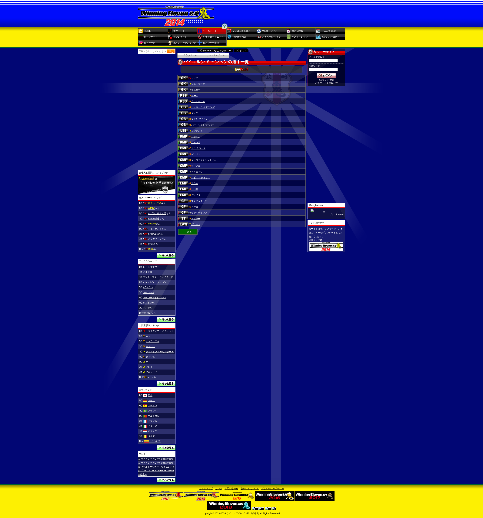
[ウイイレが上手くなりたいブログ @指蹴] (156, 192)
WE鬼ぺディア (269, 31)
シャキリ (195, 142)
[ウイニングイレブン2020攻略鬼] (261, 508)
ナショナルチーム (216, 55)
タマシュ (150, 356)
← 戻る (188, 231)
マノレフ (150, 346)
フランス (152, 421)
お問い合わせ (231, 488)
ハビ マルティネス (200, 177)
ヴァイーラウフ (199, 212)
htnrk (150, 244)
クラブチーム (190, 55)
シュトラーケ (198, 84)
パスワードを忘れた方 (326, 83)
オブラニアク (152, 341)
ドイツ (151, 400)
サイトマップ (206, 488)
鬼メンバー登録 (211, 42)
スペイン (152, 405)
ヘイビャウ (197, 171)
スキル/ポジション (271, 37)
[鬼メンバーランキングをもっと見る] (166, 256)
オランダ (152, 431)
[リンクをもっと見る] (166, 481)
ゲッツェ (195, 154)
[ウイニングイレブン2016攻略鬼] (275, 499)
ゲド (148, 361)
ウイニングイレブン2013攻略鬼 (157, 459)
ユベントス (148, 292)
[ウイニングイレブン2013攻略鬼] (201, 499)
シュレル (151, 377)
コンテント (197, 130)
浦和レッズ (150, 313)
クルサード (151, 372)
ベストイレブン (300, 37)
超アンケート (180, 37)
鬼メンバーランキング (184, 42)
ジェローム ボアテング (203, 107)
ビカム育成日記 (329, 31)
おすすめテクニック (213, 37)
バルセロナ (148, 272)
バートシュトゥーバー (202, 125)
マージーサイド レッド (154, 297)
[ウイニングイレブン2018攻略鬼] (229, 508)
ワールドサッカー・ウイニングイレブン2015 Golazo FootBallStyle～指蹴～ (156, 470)
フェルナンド (155, 228)
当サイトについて (250, 488)
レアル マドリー (151, 267)
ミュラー (195, 218)
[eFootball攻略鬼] (273, 508)
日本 (150, 395)
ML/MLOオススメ (241, 31)
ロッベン (195, 136)
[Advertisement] (285, 14)
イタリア (152, 426)
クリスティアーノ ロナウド (160, 331)
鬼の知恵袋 (297, 31)
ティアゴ (195, 166)
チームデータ (210, 31)
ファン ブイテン (199, 119)
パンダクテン (155, 239)
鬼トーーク (149, 42)
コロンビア (155, 441)
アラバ (194, 183)
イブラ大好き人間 (157, 213)
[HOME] (176, 24)
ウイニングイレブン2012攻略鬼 (157, 463)
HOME (147, 31)
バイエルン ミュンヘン (154, 282)
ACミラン (148, 287)
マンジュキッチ (199, 201)
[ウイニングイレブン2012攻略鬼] (166, 499)
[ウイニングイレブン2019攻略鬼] (255, 508)
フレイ (149, 367)
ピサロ (194, 207)
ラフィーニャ (198, 101)
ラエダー (195, 89)
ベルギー (152, 436)
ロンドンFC (149, 302)
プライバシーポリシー (272, 488)
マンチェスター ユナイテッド (158, 277)
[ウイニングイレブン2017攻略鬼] (315, 499)
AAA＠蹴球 (153, 218)
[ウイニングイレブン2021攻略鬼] (268, 508)
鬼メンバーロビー (330, 37)
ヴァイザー (197, 195)
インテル (147, 307)
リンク (218, 488)
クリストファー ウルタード (160, 351)
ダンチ (194, 113)
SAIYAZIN (153, 234)
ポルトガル (153, 415)
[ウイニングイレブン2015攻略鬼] (237, 499)
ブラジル (152, 410)
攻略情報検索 (239, 37)
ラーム (194, 95)
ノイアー (195, 78)
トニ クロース (198, 148)
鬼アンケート (151, 37)
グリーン (195, 224)
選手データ (179, 31)
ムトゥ (149, 336)
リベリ (194, 189)
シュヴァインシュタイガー (204, 160)
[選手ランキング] (166, 384)
